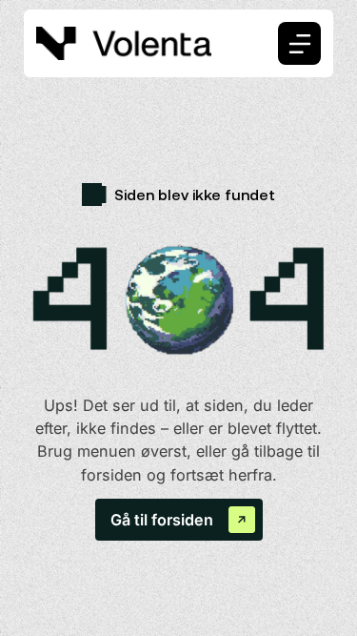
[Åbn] (299, 43)
